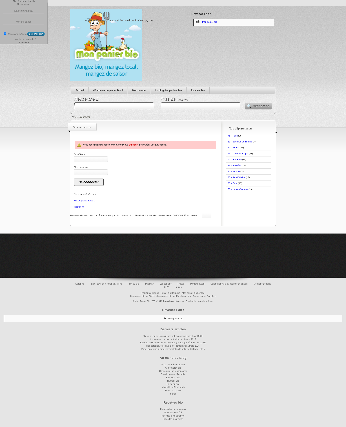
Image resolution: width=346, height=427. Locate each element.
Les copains (166, 284)
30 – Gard (233, 183)
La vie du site (173, 384)
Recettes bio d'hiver (173, 419)
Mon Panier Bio (142, 301)
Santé (173, 394)
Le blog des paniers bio (168, 90)
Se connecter (23, 4)
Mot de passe (24, 21)
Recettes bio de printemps (173, 409)
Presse (181, 284)
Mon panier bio (209, 22)
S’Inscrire (24, 42)
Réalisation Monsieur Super (199, 301)
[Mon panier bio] (73, 117)
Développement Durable (173, 374)
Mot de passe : (82, 167)
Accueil (80, 90)
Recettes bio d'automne (173, 416)
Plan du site (133, 284)
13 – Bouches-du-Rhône (240, 141)
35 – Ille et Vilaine (236, 177)
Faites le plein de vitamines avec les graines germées (166, 342)
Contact (178, 287)
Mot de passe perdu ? (84, 200)
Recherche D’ (87, 98)
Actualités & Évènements (173, 364)
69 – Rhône (233, 147)
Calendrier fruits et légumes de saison (229, 284)
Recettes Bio (198, 90)
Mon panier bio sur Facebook (171, 296)
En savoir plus (173, 377)
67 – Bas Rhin (235, 159)
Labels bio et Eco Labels (173, 387)
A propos (79, 284)
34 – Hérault (234, 171)
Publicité (149, 284)
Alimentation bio (173, 368)
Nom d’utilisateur (23, 10)
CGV (166, 287)
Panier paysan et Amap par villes (106, 284)
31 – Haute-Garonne (238, 189)
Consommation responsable (173, 371)
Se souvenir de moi (85, 194)
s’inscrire (134, 145)
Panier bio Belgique (170, 293)
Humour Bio (173, 381)
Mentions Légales (262, 284)
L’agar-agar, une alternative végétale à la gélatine (165, 349)
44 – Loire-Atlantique (238, 153)
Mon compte (139, 90)
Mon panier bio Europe (193, 293)
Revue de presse (173, 390)
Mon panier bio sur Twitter (143, 296)
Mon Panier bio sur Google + (202, 296)
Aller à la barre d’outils (24, 1)
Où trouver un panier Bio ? (108, 90)
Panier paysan (197, 284)
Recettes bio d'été (173, 412)
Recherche (261, 106)
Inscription (79, 207)
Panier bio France (150, 293)
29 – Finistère (234, 165)
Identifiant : (80, 154)
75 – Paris (233, 136)
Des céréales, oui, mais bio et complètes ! (166, 346)
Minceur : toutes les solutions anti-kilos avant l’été (167, 336)
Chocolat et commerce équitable (166, 339)
